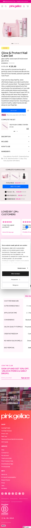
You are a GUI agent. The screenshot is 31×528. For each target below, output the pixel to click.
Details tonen (22, 268)
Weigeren (15, 285)
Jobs (2, 485)
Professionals (5, 466)
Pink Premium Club (7, 461)
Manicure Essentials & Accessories (12, 439)
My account (5, 455)
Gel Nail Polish (5, 428)
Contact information (16, 501)
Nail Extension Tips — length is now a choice (15, 1)
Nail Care (4, 436)
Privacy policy (14, 498)
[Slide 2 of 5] (13, 43)
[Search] (6, 6)
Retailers (4, 488)
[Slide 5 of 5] (18, 43)
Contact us (5, 453)
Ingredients (5, 151)
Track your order (6, 458)
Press (3, 483)
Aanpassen (14, 279)
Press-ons (4, 433)
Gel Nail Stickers (6, 431)
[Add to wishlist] (28, 110)
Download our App (7, 464)
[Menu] (2, 6)
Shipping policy (5, 501)
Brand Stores (5, 480)
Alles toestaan (15, 273)
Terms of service (23, 498)
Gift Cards (4, 442)
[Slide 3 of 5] (15, 43)
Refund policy (5, 498)
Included (4, 141)
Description (6, 136)
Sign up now (25, 378)
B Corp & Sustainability (8, 477)
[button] (27, 527)
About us (4, 474)
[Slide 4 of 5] (16, 43)
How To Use (5, 146)
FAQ (2, 450)
